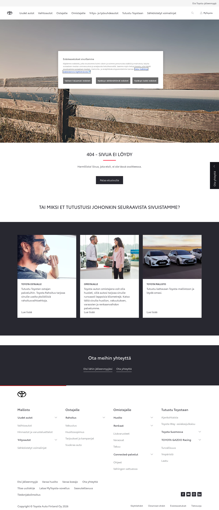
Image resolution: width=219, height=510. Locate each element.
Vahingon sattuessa (125, 468)
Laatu (164, 460)
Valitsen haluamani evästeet (77, 80)
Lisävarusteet (121, 433)
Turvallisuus (168, 447)
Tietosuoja (196, 505)
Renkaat (119, 425)
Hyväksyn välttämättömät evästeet (113, 80)
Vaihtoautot (45, 13)
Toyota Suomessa (172, 431)
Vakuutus (71, 425)
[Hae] (192, 12)
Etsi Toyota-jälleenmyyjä (204, 3)
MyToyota (208, 12)
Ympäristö (167, 454)
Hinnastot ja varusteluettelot (35, 432)
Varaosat (118, 440)
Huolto (118, 417)
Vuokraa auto (73, 445)
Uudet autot (26, 13)
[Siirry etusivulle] (9, 13)
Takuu (116, 446)
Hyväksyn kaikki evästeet (145, 80)
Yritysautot (24, 440)
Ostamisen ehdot (156, 505)
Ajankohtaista (169, 417)
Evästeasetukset (178, 505)
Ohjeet (117, 462)
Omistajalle (78, 13)
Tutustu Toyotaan (132, 13)
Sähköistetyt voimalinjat (161, 13)
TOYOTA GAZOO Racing (176, 440)
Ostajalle (62, 13)
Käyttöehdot (137, 505)
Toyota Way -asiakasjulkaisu (178, 424)
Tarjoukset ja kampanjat (79, 438)
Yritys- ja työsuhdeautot (103, 13)
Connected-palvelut (126, 454)
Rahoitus (71, 417)
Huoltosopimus (74, 432)
